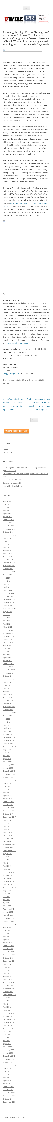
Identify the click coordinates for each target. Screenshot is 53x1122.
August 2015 (7, 890)
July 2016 (6, 857)
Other (24, 380)
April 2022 (7, 657)
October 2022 (8, 639)
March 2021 (7, 694)
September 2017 (9, 817)
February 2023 (8, 630)
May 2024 (6, 584)
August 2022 (7, 645)
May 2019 (6, 756)
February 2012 (8, 1013)
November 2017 (9, 811)
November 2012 (9, 988)
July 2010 (6, 1071)
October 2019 (8, 743)
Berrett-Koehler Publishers (21, 203)
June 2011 (6, 1037)
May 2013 (6, 973)
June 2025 (6, 544)
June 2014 (6, 933)
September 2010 (9, 1065)
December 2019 (9, 737)
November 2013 (9, 955)
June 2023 (6, 618)
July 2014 (6, 930)
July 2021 (6, 685)
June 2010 (6, 1074)
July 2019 (6, 752)
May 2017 (6, 826)
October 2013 (8, 958)
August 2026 (7, 501)
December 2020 (9, 703)
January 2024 (8, 596)
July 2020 (6, 719)
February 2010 (8, 1086)
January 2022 (8, 667)
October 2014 (8, 921)
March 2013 (7, 979)
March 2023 (7, 627)
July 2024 (6, 578)
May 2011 (6, 1041)
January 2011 (8, 1053)
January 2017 (8, 838)
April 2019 (7, 759)
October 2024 (8, 569)
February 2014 (8, 946)
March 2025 (7, 553)
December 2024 (9, 562)
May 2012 (6, 1004)
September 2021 (9, 679)
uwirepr (6, 383)
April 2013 (7, 976)
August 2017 (7, 820)
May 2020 (6, 725)
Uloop (5, 449)
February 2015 (8, 909)
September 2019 (9, 746)
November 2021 (9, 673)
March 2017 (7, 832)
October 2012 (8, 991)
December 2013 (9, 952)
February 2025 (8, 556)
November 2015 (9, 881)
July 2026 (6, 504)
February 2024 (8, 593)
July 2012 (6, 998)
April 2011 (7, 1044)
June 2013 (6, 970)
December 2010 (9, 1056)
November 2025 (9, 529)
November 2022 (9, 636)
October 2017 (8, 814)
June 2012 (6, 1001)
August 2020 (7, 716)
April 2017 (7, 829)
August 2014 (7, 927)
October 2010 (8, 1062)
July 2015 (6, 893)
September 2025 (9, 535)
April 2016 (7, 866)
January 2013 (8, 985)
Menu (26, 8)
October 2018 (8, 777)
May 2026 (6, 510)
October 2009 (8, 1099)
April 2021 (7, 691)
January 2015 (8, 912)
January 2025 (8, 559)
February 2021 (8, 697)
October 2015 (8, 884)
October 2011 (8, 1025)
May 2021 (6, 688)
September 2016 (9, 851)
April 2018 (7, 795)
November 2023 (9, 602)
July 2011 (6, 1034)
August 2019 (7, 749)
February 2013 (8, 982)
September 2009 (9, 1102)
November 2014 (9, 918)
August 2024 (7, 575)
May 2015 (6, 900)
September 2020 (9, 713)
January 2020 (8, 734)
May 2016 (6, 863)
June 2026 (6, 507)
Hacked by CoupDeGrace (12, 486)
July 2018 (6, 786)
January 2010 (8, 1090)
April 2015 (7, 903)
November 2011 (9, 1022)
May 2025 (6, 547)
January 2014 (8, 949)
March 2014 (7, 942)
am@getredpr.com (11, 373)
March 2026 (7, 516)
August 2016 (7, 854)
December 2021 (9, 670)
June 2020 (6, 722)
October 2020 (8, 710)
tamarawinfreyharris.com (18, 343)
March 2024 (7, 590)
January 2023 (8, 633)
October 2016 (8, 847)
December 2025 (9, 526)
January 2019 (8, 768)
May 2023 (6, 621)
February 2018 (8, 801)
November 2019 (9, 740)
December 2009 (9, 1093)
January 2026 (8, 523)
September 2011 (9, 1028)
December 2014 (9, 915)
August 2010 (7, 1068)
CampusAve (7, 452)
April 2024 (7, 587)
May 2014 (6, 936)
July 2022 (6, 648)
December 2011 (9, 1019)
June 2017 (6, 823)
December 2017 (9, 808)
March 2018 (7, 798)
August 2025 (7, 538)
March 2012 (7, 1010)
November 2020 (9, 706)
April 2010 (7, 1080)
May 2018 (6, 792)
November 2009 (9, 1096)
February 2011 (8, 1050)
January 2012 (8, 1016)
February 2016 (8, 872)
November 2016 (9, 844)
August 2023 (7, 611)
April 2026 (7, 513)
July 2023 (6, 615)
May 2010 (6, 1077)
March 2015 (7, 906)
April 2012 (7, 1007)
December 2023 (9, 599)
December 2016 (9, 841)
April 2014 (7, 939)
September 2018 (9, 780)
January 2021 (8, 700)
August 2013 (7, 964)
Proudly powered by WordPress (14, 1117)
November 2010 (9, 1059)
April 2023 (7, 624)
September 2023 (9, 608)
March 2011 (7, 1047)
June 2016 (6, 860)
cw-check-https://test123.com (14, 480)
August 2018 (7, 783)
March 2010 (7, 1083)
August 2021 (7, 682)
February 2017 (8, 835)
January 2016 (8, 875)
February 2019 (8, 765)
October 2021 (8, 676)
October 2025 (8, 532)
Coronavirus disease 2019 (13, 483)
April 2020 (7, 728)
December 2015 (9, 878)
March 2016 (7, 869)
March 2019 (7, 762)
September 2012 (9, 995)
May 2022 (6, 654)
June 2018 (6, 789)
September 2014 (9, 924)
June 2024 (6, 581)
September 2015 (9, 887)
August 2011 (7, 1031)
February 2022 (8, 664)
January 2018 (8, 805)
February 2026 (8, 520)
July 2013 (6, 967)
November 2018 (9, 774)
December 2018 (9, 771)
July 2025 (6, 541)
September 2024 (9, 572)
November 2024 (9, 566)
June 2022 (6, 651)
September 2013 (9, 961)
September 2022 (9, 642)
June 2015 (6, 896)
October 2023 (8, 605)
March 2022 (7, 661)
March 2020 (7, 731)
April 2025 (7, 550)
